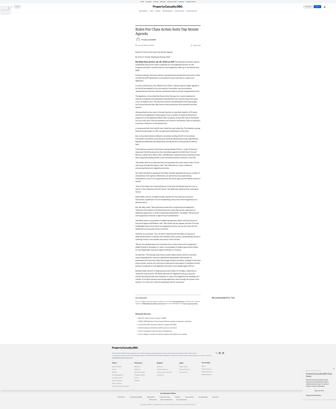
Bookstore (181, 1)
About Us (160, 366)
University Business (181, 399)
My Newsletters (206, 374)
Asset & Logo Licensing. (190, 303)
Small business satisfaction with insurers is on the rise (157, 328)
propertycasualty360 (149, 39)
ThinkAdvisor (121, 397)
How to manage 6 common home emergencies (155, 331)
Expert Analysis (117, 383)
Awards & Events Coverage (120, 386)
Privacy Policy (183, 372)
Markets (114, 372)
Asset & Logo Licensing (164, 372)
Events (17, 6)
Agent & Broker (117, 366)
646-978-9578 (152, 355)
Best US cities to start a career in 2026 (152, 318)
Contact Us (160, 375)
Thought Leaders (190, 1)
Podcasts (155, 1)
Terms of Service (184, 369)
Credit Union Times (165, 397)
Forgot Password (207, 371)
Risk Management (117, 375)
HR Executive (153, 399)
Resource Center (172, 1)
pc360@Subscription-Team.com (122, 358)
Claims (114, 369)
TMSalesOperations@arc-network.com (154, 303)
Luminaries (149, 1)
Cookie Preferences (190, 404)
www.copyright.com (178, 301)
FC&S (142, 1)
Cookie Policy (183, 366)
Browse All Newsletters (313, 395)
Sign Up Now (319, 391)
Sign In (204, 366)
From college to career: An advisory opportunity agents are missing (162, 334)
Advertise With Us (162, 369)
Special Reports (117, 380)
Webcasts (163, 1)
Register (317, 6)
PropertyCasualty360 (136, 397)
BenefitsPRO (150, 397)
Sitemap (137, 380)
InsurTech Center (117, 378)
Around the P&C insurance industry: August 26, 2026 (157, 324)
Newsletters (308, 6)
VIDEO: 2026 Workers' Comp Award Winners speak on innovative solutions (164, 321)
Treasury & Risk (189, 397)
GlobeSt (177, 397)
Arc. (152, 404)
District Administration (166, 399)
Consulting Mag (203, 397)
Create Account (206, 369)
